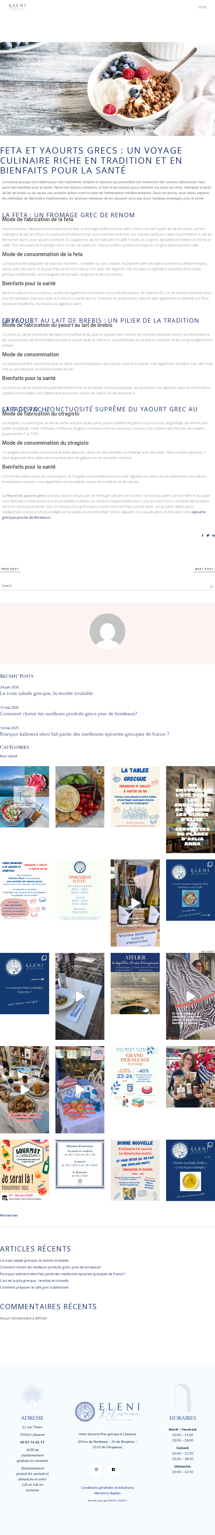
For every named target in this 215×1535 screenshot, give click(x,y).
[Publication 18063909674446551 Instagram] (24, 1089)
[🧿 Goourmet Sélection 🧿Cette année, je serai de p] (24, 1170)
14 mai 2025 (9, 728)
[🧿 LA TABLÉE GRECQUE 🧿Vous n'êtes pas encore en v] (135, 796)
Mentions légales (107, 1493)
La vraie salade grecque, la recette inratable (46, 693)
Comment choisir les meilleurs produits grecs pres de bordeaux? (68, 714)
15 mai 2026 (9, 707)
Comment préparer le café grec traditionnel (35, 1287)
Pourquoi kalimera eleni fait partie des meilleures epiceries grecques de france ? (84, 734)
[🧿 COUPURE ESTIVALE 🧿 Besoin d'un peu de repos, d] (24, 796)
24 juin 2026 (9, 687)
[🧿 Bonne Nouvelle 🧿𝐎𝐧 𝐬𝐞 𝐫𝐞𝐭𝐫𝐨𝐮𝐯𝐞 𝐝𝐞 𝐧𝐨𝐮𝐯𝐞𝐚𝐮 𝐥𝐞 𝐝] (135, 1170)
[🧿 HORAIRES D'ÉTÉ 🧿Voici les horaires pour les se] (80, 890)
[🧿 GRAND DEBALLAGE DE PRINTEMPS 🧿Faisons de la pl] (135, 1077)
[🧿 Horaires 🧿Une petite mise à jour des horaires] (80, 1164)
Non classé (8, 756)
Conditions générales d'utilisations (107, 1487)
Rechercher (9, 1215)
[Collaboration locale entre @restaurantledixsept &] (80, 996)
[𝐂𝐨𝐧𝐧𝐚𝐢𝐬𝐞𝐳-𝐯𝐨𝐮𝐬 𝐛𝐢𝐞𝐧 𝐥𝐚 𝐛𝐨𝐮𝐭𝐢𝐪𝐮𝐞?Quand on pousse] (24, 983)
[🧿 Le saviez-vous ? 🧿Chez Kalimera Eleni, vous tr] (80, 796)
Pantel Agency (117, 1500)
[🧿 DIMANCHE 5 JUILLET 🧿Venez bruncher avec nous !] (24, 890)
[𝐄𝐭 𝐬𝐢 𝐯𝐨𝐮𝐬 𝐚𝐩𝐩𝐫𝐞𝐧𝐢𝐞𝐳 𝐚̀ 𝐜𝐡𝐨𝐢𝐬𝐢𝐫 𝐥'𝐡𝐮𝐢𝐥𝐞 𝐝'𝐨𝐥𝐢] (135, 983)
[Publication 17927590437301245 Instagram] (80, 1089)
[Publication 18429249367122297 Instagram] (135, 902)
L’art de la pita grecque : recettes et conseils (35, 1280)
